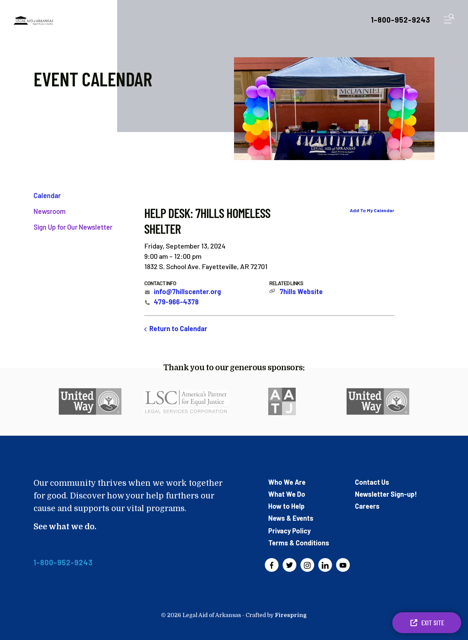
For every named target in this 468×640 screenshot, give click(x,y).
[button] (449, 20)
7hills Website (301, 291)
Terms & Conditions (298, 543)
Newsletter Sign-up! (386, 494)
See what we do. (65, 526)
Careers (367, 506)
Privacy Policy (289, 531)
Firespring (291, 615)
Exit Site (432, 622)
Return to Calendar (178, 328)
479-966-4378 (176, 302)
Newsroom (49, 211)
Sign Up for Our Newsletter (73, 227)
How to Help (286, 506)
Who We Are (287, 482)
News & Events (290, 518)
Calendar (47, 195)
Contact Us (372, 482)
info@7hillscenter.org (187, 291)
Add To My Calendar (372, 210)
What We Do (286, 494)
